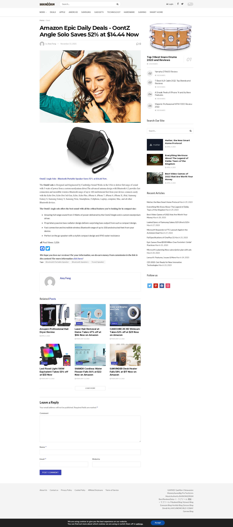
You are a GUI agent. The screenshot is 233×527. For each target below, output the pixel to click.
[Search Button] (118, 4)
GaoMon (179, 490)
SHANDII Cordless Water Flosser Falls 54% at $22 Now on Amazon (88, 371)
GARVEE (171, 490)
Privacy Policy (66, 490)
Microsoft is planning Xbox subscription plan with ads (169, 250)
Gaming (142, 12)
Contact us (54, 490)
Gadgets (99, 12)
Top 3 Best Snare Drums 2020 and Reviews (162, 59)
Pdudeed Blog (176, 502)
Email (43, 459)
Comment (44, 413)
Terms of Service (112, 490)
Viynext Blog (188, 502)
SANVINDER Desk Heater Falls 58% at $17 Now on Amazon (123, 371)
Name (43, 447)
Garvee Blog (188, 511)
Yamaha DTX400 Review (166, 71)
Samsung (86, 12)
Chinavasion (188, 490)
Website (96, 459)
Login (170, 4)
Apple (62, 12)
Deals (53, 12)
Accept (158, 522)
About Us (43, 490)
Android (73, 12)
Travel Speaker (98, 262)
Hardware (129, 12)
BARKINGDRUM (186, 496)
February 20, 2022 (82, 339)
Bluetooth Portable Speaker (57, 262)
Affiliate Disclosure (95, 490)
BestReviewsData (166, 499)
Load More (90, 388)
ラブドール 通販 (185, 499)
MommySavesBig (174, 493)
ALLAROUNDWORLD (177, 508)
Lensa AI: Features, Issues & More (161, 257)
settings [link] (139, 524)
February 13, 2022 (117, 339)
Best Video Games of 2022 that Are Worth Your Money (179, 176)
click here (77, 258)
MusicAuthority (172, 496)
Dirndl (164, 508)
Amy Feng (52, 44)
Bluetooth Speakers (80, 262)
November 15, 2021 (69, 44)
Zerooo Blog (188, 505)
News (42, 12)
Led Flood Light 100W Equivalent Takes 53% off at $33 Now (54, 371)
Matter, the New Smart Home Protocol (163, 202)
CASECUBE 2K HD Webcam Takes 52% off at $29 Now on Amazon (125, 332)
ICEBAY (190, 508)
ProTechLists (187, 493)
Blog (44, 323)
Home (42, 20)
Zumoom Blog (166, 505)
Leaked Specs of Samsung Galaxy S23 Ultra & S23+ (168, 222)
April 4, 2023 (45, 336)
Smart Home (156, 12)
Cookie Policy (80, 490)
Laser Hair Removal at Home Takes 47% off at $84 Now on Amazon (88, 332)
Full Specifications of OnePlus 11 (160, 237)
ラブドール (165, 502)
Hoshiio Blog (177, 505)
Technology (113, 12)
